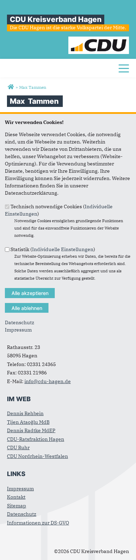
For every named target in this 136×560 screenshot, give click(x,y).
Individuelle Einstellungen (62, 249)
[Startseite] (98, 40)
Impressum (18, 330)
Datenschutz (19, 322)
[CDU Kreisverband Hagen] (10, 87)
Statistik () (52, 249)
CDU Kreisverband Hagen (55, 19)
